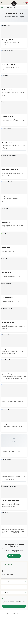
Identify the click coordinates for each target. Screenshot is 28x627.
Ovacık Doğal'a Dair (8, 582)
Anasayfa (4, 7)
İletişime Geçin (14, 556)
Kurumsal (5, 587)
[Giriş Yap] (23, 2)
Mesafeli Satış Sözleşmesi (6, 615)
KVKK (16, 615)
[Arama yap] (20, 2)
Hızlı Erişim (5, 592)
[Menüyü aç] (2, 3)
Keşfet (14, 606)
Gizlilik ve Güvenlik (23, 615)
